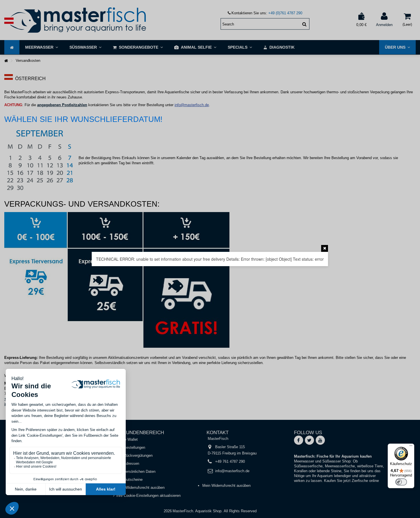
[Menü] (410, 447)
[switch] (401, 482)
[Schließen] (324, 248)
